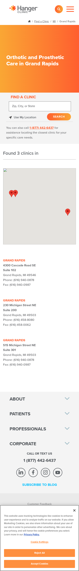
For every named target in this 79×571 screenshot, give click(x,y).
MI (54, 21)
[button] (68, 212)
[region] (39, 538)
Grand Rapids (14, 260)
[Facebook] (33, 472)
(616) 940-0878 (23, 280)
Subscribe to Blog (39, 485)
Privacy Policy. (32, 534)
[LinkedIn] (21, 472)
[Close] (74, 510)
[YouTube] (57, 472)
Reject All (39, 552)
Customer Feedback (39, 504)
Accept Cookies (39, 563)
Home (29, 21)
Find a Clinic (41, 21)
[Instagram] (45, 472)
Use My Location (25, 117)
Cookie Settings (40, 542)
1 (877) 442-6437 (42, 128)
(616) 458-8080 (23, 320)
